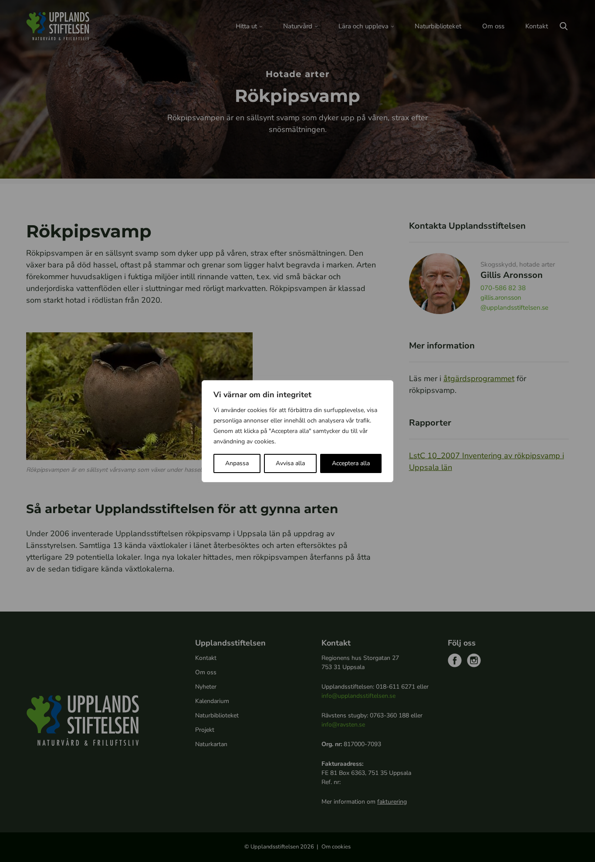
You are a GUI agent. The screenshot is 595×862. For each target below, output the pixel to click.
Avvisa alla (290, 463)
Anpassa (237, 463)
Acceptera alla (351, 463)
